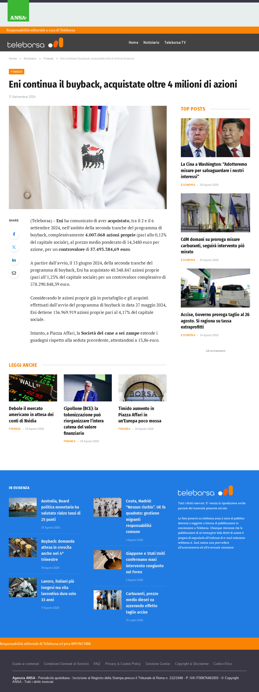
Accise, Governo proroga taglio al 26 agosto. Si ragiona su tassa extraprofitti (215, 321)
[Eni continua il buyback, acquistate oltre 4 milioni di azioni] (88, 157)
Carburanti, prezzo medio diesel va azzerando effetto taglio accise (142, 603)
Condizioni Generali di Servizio (66, 664)
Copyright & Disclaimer (192, 664)
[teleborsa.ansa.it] (35, 42)
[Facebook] (14, 234)
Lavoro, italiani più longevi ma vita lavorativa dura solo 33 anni (58, 590)
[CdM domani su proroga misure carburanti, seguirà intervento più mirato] (215, 212)
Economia (188, 184)
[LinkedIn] (14, 260)
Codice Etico (222, 664)
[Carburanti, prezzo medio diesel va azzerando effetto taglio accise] (107, 599)
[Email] (14, 273)
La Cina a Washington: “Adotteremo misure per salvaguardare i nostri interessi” (214, 170)
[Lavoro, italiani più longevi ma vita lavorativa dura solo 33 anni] (23, 587)
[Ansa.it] (18, 13)
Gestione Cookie (158, 664)
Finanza (16, 71)
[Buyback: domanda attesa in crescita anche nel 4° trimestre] (23, 547)
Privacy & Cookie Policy (123, 664)
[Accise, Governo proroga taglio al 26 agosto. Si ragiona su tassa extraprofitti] (215, 288)
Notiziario (151, 42)
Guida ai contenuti (25, 664)
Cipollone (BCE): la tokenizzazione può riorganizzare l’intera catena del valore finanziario (84, 421)
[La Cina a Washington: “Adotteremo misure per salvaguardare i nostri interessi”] (215, 137)
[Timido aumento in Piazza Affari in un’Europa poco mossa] (142, 387)
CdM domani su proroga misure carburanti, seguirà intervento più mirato (212, 246)
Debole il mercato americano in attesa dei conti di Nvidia (31, 415)
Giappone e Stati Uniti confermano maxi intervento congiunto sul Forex (145, 563)
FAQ (97, 664)
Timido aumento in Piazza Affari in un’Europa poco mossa (139, 415)
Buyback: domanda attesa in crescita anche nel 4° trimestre (57, 550)
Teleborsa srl (53, 643)
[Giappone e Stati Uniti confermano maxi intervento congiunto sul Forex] (107, 559)
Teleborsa (67, 30)
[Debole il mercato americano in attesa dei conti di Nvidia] (33, 387)
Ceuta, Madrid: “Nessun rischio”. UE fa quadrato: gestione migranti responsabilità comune (145, 516)
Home (133, 42)
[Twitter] (14, 247)
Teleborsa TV (175, 42)
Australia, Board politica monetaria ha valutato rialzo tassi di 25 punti (60, 510)
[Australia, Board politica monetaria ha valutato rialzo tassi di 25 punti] (23, 507)
